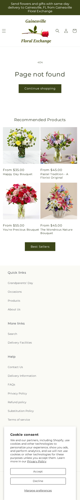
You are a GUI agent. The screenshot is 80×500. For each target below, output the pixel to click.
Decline (38, 481)
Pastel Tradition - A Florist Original (54, 175)
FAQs (11, 384)
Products (14, 300)
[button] (57, 31)
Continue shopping (40, 88)
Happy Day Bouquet (17, 174)
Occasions (15, 291)
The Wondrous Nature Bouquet (56, 231)
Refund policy (17, 402)
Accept (38, 471)
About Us (14, 309)
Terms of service (19, 419)
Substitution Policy (21, 411)
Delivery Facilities (20, 342)
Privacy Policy (36, 461)
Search (12, 334)
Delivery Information (22, 376)
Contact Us (15, 367)
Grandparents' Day (20, 283)
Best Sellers (40, 246)
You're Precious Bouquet (21, 229)
